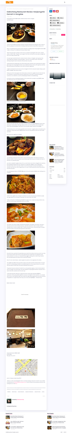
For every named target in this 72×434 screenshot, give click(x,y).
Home (8, 8)
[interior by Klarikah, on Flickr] (21, 347)
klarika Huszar (14, 391)
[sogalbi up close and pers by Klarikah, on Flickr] (21, 155)
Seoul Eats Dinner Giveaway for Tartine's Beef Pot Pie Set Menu (59, 148)
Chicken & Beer (56, 20)
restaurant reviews (37, 391)
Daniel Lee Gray (20, 399)
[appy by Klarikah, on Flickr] (21, 100)
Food (57, 168)
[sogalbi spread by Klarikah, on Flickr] (21, 41)
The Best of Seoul (56, 25)
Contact (61, 22)
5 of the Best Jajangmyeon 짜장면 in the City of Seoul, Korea (59, 154)
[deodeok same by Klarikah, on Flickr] (21, 193)
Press (54, 22)
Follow (54, 51)
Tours (61, 17)
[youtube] (57, 11)
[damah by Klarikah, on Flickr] (21, 327)
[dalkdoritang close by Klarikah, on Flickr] (21, 249)
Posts (52, 58)
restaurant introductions (29, 391)
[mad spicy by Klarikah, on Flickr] (21, 221)
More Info (61, 51)
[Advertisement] (52, 124)
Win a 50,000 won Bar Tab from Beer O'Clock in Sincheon (17, 422)
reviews (43, 391)
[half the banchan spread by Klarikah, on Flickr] (21, 122)
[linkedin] (50, 11)
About (54, 17)
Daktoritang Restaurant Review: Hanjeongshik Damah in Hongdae (59, 161)
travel (57, 171)
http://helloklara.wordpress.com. (20, 382)
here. (16, 383)
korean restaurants (21, 391)
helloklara (10, 8)
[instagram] (54, 11)
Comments (53, 59)
